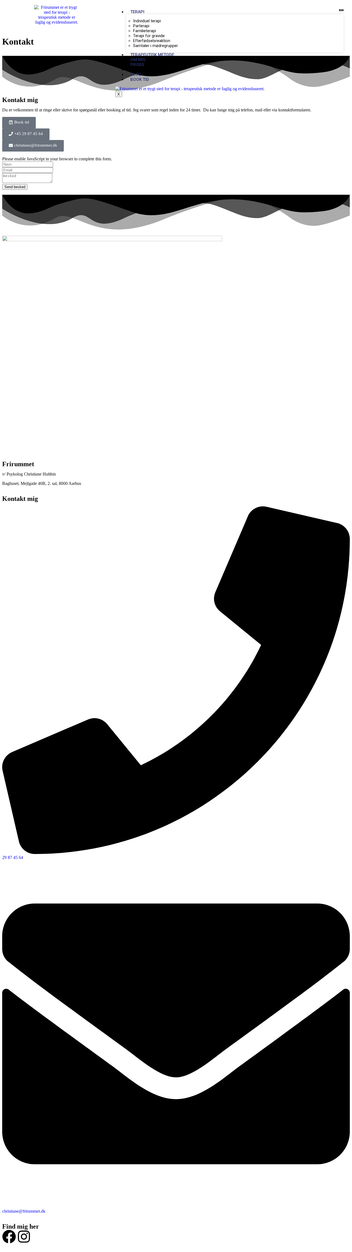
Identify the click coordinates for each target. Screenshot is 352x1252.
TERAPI (137, 11)
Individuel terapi (147, 20)
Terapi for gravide (149, 35)
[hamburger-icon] (341, 10)
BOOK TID (139, 79)
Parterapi (141, 25)
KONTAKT (139, 69)
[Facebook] (9, 1236)
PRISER (137, 64)
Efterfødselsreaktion (151, 40)
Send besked (14, 187)
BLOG (135, 74)
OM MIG (138, 59)
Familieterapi (144, 30)
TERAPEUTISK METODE (152, 54)
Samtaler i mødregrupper (155, 45)
